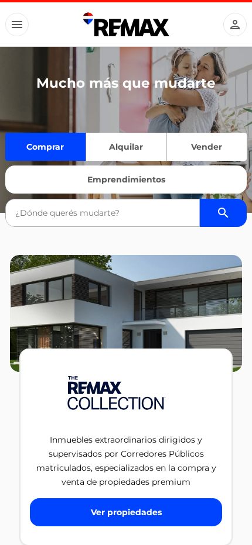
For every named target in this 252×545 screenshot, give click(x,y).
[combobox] (103, 213)
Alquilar (126, 147)
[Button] (17, 24)
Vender (206, 147)
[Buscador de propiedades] (223, 213)
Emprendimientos (126, 179)
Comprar (45, 147)
